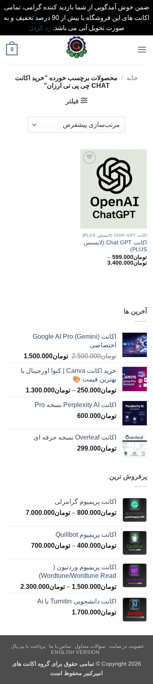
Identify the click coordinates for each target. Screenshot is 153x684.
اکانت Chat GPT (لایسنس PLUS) (115, 246)
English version (75, 652)
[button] (142, 49)
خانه (132, 77)
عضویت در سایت (126, 646)
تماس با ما (60, 646)
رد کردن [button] (40, 27)
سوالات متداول (90, 646)
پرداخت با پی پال (28, 646)
